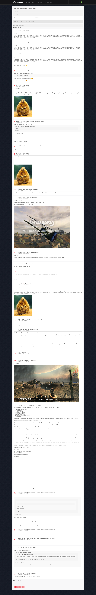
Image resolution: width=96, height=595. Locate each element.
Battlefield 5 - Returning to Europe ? (30, 197)
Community (30, 2)
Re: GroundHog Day (26, 30)
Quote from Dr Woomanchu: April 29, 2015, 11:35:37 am (23, 495)
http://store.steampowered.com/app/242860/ (28, 488)
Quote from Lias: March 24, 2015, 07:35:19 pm (23, 552)
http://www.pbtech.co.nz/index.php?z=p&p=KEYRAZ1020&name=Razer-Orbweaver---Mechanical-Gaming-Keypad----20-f (39, 257)
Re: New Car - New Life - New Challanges (37, 121)
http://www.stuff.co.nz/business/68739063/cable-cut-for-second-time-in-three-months (55, 346)
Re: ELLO (26, 352)
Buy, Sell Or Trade (21, 252)
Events (40, 2)
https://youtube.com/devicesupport (21, 484)
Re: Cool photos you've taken (30, 573)
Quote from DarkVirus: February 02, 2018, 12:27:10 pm (23, 73)
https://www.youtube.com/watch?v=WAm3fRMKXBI (24, 325)
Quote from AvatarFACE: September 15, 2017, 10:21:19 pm (25, 126)
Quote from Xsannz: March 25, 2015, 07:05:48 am (22, 550)
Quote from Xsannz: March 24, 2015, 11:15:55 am (24, 554)
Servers (49, 2)
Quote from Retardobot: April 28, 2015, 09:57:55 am (26, 501)
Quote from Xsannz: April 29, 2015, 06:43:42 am (23, 497)
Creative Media (21, 573)
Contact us (41, 586)
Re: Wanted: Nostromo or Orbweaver (33, 252)
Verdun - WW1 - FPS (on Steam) (30, 360)
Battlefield (20, 189)
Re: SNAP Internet (32, 547)
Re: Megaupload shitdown (29, 263)
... (19, 27)
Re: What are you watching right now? (34, 319)
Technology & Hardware (22, 329)
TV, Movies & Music (21, 319)
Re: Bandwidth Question (33, 329)
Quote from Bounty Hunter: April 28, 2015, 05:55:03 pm (25, 499)
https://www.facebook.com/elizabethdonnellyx (48, 274)
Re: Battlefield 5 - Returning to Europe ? (31, 189)
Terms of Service (46, 586)
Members (33, 586)
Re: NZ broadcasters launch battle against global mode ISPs (36, 521)
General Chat (19, 30)
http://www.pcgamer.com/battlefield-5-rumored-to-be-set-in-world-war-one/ (30, 202)
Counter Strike (21, 352)
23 (20, 27)
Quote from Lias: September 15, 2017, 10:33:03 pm (23, 124)
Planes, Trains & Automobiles (22, 121)
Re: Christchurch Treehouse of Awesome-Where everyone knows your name (38, 138)
